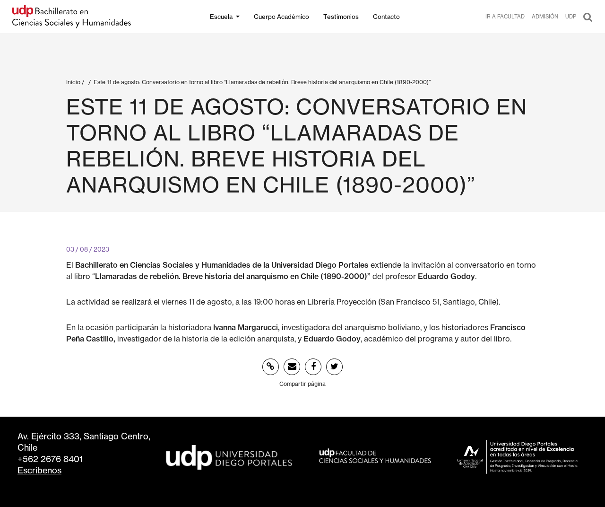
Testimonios (341, 16)
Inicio (73, 82)
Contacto (386, 16)
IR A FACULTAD (505, 16)
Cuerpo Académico (281, 16)
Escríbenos (39, 470)
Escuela (221, 16)
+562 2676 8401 (50, 459)
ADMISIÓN (545, 16)
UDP (570, 16)
